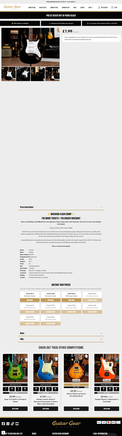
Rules (22, 333)
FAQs (22, 339)
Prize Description (26, 207)
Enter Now (15, 408)
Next (57, 73)
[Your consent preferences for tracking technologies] (3, 432)
